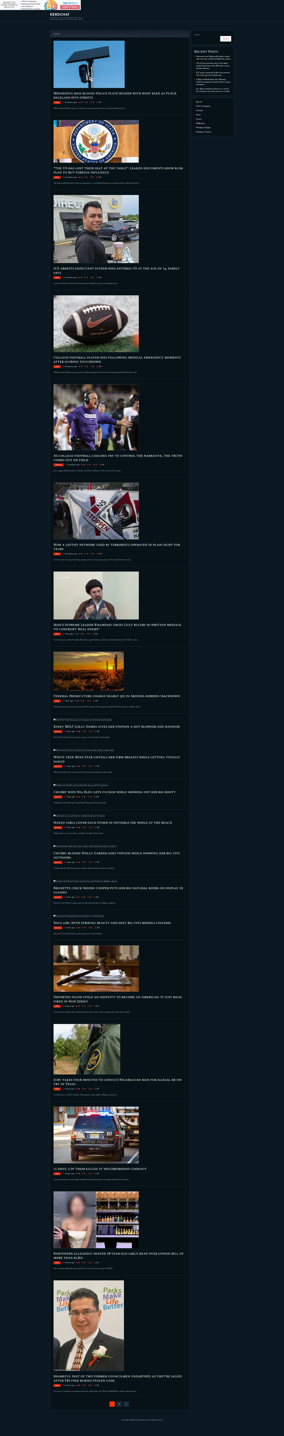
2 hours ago (69, 1006)
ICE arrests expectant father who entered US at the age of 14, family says (116, 270)
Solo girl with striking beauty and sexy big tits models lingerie (112, 923)
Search (197, 35)
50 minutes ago (71, 366)
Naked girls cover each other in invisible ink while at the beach (112, 823)
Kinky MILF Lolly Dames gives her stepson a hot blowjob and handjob (116, 727)
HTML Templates (203, 106)
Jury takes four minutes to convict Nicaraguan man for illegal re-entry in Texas (118, 1082)
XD (100, 102)
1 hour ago (69, 634)
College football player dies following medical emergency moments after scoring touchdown (117, 359)
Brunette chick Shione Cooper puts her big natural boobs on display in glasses (118, 890)
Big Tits (58, 731)
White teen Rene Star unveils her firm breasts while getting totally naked (116, 759)
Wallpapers (200, 123)
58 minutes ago (71, 554)
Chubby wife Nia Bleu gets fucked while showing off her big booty (114, 792)
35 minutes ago (71, 277)
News (57, 102)
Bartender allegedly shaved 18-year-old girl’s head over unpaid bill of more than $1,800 (118, 1255)
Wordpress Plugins (203, 128)
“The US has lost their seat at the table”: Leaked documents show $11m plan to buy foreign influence (118, 170)
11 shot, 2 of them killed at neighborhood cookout (100, 1169)
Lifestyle (58, 465)
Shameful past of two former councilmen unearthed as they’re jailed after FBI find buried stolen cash (117, 1378)
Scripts (198, 119)
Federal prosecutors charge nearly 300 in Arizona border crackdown (116, 696)
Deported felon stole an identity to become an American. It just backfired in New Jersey (118, 999)
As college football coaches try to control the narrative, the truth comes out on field (117, 458)
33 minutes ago (71, 102)
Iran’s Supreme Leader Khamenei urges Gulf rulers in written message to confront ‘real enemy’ (117, 627)
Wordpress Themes (203, 132)
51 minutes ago (73, 465)
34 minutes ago (71, 177)
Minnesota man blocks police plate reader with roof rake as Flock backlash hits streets (115, 95)
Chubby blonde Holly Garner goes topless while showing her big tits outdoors (116, 855)
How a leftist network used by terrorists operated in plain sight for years (116, 547)
